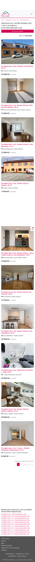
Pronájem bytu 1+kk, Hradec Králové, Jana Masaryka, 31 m (17, 145)
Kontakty (4, 550)
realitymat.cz (12, 556)
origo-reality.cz (22, 556)
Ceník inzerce (5, 538)
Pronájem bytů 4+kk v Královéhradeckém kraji (15, 528)
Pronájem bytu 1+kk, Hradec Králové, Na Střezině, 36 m (16, 293)
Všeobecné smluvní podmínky (10, 548)
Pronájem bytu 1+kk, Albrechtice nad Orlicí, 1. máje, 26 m (17, 371)
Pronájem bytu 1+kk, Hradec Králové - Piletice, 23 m (15, 184)
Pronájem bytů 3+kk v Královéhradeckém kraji (15, 524)
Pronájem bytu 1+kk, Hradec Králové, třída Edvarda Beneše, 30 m (17, 106)
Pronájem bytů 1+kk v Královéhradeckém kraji (15, 516)
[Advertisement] (17, 5)
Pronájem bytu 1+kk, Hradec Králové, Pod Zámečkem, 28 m (16, 332)
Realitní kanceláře (6, 545)
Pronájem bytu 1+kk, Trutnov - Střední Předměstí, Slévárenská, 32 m (15, 449)
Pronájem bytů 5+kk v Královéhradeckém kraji (15, 532)
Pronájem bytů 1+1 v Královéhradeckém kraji (15, 518)
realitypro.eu (20, 554)
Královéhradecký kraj (25, 20)
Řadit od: (25, 35)
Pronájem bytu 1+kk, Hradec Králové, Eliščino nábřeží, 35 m (15, 410)
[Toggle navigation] (31, 14)
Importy (3, 541)
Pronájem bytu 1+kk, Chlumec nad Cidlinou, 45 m (17, 67)
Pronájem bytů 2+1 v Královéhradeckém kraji (15, 522)
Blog (2, 543)
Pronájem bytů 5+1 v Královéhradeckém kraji (15, 534)
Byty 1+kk (16, 20)
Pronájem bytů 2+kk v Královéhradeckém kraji (15, 520)
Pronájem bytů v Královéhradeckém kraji (13, 514)
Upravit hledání (18, 31)
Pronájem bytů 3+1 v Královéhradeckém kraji (15, 526)
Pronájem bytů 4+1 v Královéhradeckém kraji (15, 530)
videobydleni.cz (10, 554)
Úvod (2, 20)
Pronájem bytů (8, 20)
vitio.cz (27, 554)
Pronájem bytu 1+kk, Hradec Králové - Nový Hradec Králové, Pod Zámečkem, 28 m (17, 254)
